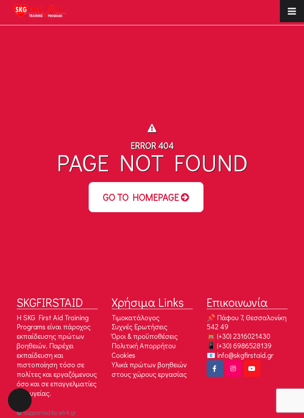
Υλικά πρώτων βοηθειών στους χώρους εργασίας (149, 369)
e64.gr (67, 412)
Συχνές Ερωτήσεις (139, 326)
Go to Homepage (142, 197)
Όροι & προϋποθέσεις (145, 336)
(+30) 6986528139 (244, 345)
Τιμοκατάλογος (136, 317)
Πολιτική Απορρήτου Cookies (144, 350)
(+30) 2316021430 (243, 336)
